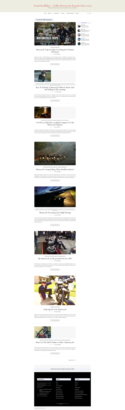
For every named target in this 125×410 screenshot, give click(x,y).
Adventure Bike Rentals (78, 398)
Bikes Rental (56, 13)
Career (76, 385)
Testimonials (77, 389)
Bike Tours (50, 120)
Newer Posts (72, 360)
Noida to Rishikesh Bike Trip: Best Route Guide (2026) (85, 35)
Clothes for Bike (57, 340)
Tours (77, 13)
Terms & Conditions (59, 385)
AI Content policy (59, 389)
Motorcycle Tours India (59, 398)
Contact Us (76, 383)
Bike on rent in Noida (59, 394)
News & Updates (77, 387)
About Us (49, 13)
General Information (55, 47)
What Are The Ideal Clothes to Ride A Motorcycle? (55, 342)
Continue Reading (55, 64)
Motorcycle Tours (56, 85)
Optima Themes (42, 408)
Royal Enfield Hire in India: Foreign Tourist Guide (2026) (85, 31)
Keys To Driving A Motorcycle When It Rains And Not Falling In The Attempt (55, 88)
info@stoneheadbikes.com (43, 394)
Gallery (62, 13)
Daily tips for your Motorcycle (55, 309)
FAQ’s (57, 382)
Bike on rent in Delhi (59, 392)
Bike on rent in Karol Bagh (79, 392)
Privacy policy (58, 387)
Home (45, 13)
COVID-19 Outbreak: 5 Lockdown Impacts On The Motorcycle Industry (55, 123)
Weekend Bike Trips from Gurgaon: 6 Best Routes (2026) (85, 44)
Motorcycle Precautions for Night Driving (55, 213)
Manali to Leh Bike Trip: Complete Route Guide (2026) (85, 40)
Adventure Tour (61, 209)
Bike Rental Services (53, 167)
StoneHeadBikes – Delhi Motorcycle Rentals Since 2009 (62, 5)
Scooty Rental (66, 120)
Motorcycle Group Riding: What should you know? (55, 169)
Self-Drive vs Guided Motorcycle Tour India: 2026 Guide (85, 26)
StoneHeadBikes (57, 54)
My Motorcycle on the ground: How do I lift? (55, 258)
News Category (44, 120)
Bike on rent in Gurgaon (60, 396)
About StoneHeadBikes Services (51, 209)
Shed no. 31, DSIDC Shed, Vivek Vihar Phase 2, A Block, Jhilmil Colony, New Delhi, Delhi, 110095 (45, 390)
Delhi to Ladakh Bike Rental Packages (81, 394)
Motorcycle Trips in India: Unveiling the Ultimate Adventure (55, 51)
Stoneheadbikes (60, 403)
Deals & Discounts (70, 13)
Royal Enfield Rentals (78, 396)
